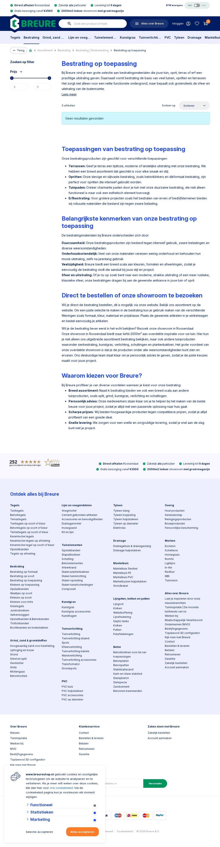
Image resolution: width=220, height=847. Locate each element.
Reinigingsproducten (178, 519)
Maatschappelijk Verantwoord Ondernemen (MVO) (183, 622)
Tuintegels (17, 510)
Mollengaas (17, 671)
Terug (20, 50)
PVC (168, 37)
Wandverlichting (72, 655)
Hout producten (175, 510)
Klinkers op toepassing (24, 584)
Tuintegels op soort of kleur (27, 523)
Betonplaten (121, 660)
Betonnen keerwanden (127, 690)
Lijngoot (118, 604)
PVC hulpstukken (72, 690)
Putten (117, 629)
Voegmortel (69, 510)
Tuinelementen (105, 37)
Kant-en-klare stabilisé (127, 673)
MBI (167, 576)
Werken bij (171, 615)
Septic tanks (121, 621)
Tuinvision (171, 580)
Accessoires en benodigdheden (82, 519)
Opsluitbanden (19, 549)
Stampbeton (121, 678)
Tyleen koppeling (124, 515)
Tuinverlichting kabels (75, 651)
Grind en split (18, 658)
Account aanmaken (177, 667)
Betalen (169, 650)
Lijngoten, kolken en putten (131, 598)
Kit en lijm (68, 532)
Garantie (170, 658)
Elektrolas (119, 527)
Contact (170, 641)
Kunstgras (128, 37)
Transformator (71, 664)
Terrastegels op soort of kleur (29, 532)
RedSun (170, 571)
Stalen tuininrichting (74, 576)
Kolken (117, 608)
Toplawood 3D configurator (182, 633)
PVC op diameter (72, 699)
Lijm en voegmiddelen (79, 37)
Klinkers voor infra (21, 601)
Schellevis (171, 550)
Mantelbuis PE (122, 572)
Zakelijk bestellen (176, 663)
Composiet (69, 589)
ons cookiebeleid (61, 787)
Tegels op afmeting (22, 553)
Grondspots (69, 668)
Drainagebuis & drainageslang (132, 546)
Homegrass (172, 554)
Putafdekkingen (123, 634)
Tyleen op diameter (125, 523)
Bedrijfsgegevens (176, 628)
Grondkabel (120, 585)
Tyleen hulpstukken (125, 519)
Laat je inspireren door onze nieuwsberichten (182, 601)
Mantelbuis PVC (123, 577)
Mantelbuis (120, 563)
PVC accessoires (72, 695)
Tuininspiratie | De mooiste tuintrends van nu (182, 609)
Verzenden (155, 783)
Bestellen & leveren (177, 645)
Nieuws (15, 732)
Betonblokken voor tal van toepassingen (129, 654)
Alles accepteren (82, 831)
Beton (117, 647)
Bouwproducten (175, 523)
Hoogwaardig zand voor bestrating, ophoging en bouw (32, 648)
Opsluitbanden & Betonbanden (29, 619)
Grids (13, 667)
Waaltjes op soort (21, 593)
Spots (65, 642)
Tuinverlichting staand (75, 638)
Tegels (15, 37)
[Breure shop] (32, 23)
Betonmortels (18, 675)
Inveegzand (69, 527)
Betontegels (18, 515)
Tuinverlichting (150, 37)
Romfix (169, 559)
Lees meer (69, 94)
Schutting (67, 559)
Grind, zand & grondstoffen (54, 37)
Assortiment (45, 50)
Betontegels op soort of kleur (28, 527)
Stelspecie (120, 682)
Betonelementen (72, 563)
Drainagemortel (71, 523)
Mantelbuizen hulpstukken (130, 581)
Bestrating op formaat (24, 571)
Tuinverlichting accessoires (79, 659)
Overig (169, 505)
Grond (14, 654)
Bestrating (31, 37)
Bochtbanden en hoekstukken (29, 627)
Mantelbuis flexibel (125, 568)
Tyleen (179, 37)
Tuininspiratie (18, 738)
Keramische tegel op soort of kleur (32, 545)
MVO (13, 748)
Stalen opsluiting (72, 580)
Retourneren (172, 654)
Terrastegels (18, 519)
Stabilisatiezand (123, 669)
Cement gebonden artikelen (79, 515)
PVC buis (67, 686)
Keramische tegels (22, 536)
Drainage (195, 37)
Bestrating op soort (22, 576)
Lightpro (170, 563)
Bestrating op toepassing (130, 50)
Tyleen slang (121, 510)
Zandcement (121, 686)
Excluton (170, 546)
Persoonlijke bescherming (181, 527)
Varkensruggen (19, 614)
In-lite (168, 567)
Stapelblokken (71, 554)
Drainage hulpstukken (127, 550)
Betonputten (121, 665)
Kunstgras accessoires (76, 611)
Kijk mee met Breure (177, 637)
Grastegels (17, 606)
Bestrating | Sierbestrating (92, 50)
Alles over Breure (177, 593)
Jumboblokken (19, 610)
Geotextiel (16, 663)
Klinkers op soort (21, 597)
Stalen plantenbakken (75, 571)
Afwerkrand (69, 567)
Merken (170, 540)
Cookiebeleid (125, 831)
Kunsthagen (69, 615)
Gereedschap (173, 515)
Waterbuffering (122, 612)
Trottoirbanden (19, 623)
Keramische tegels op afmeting (30, 540)
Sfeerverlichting (72, 647)
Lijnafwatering (122, 616)
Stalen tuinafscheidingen (77, 584)
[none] (69, 23)
